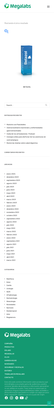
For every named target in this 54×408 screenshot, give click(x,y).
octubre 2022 (12, 215)
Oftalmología (12, 295)
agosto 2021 (11, 244)
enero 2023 (11, 206)
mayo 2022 (11, 228)
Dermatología (12, 298)
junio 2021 (10, 250)
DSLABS (8, 350)
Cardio (9, 285)
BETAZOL (27, 87)
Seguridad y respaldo (14, 367)
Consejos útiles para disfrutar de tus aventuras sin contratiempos (26, 138)
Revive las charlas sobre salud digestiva (22, 143)
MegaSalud (9, 354)
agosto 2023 (12, 183)
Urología (10, 288)
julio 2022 (10, 225)
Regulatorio (11, 317)
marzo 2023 (11, 199)
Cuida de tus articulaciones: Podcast (21, 134)
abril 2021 (10, 257)
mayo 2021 (11, 254)
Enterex (8, 370)
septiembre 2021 (13, 241)
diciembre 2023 (13, 177)
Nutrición (10, 308)
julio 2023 (10, 186)
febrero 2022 (12, 234)
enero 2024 (11, 174)
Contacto (9, 377)
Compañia (9, 343)
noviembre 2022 (13, 212)
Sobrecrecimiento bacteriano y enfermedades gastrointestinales (25, 129)
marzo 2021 (11, 260)
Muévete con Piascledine (16, 124)
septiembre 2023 (13, 180)
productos (41, 382)
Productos (9, 347)
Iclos (8, 314)
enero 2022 (11, 238)
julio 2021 (10, 247)
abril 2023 (10, 196)
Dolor (9, 282)
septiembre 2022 (13, 218)
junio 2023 (10, 190)
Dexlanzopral (12, 311)
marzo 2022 (11, 231)
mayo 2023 (11, 193)
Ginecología (11, 301)
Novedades (11, 304)
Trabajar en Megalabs (15, 374)
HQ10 (8, 292)
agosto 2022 (12, 222)
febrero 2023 (12, 202)
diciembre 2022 (13, 209)
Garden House (11, 360)
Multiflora (10, 279)
